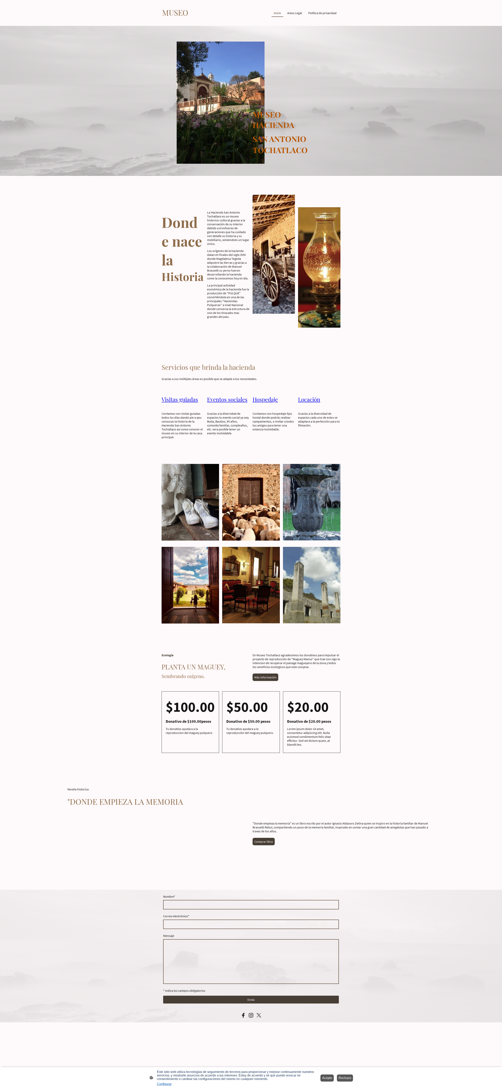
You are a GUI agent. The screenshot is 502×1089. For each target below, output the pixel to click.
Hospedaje (265, 399)
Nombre (169, 896)
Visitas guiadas (180, 399)
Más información (265, 677)
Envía (251, 1000)
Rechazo (345, 1078)
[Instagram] (251, 1015)
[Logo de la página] (175, 21)
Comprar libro (263, 842)
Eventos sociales (227, 399)
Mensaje (168, 936)
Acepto (327, 1078)
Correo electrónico (176, 916)
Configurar (164, 1084)
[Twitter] (258, 1015)
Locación (309, 399)
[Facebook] (243, 1015)
